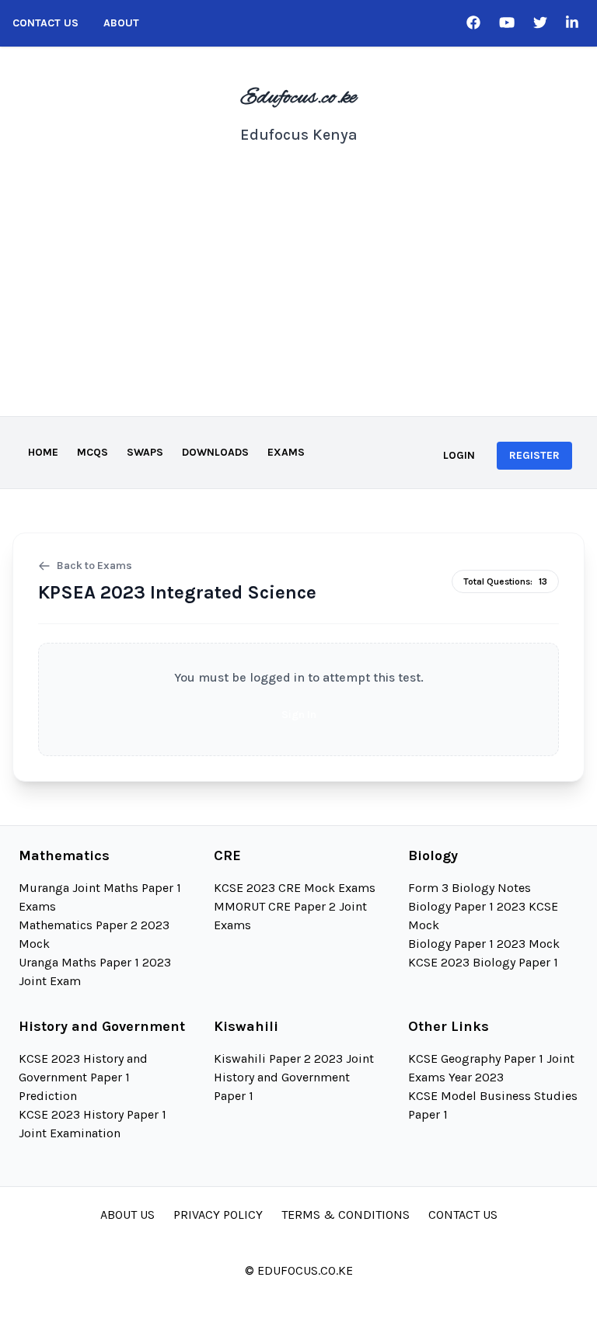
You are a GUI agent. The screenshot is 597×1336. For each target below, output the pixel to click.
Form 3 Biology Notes (469, 887)
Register (534, 455)
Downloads (215, 452)
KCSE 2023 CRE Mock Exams (294, 887)
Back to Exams (94, 565)
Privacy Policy (218, 1214)
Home (43, 452)
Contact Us (45, 22)
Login (459, 455)
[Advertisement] (298, 299)
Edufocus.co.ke (298, 98)
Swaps (145, 452)
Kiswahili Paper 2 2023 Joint (294, 1058)
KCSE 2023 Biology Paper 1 (483, 962)
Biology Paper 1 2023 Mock (484, 943)
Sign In (298, 714)
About (121, 22)
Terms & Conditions (345, 1214)
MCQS (92, 452)
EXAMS (286, 452)
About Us (127, 1214)
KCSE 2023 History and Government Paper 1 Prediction (83, 1077)
